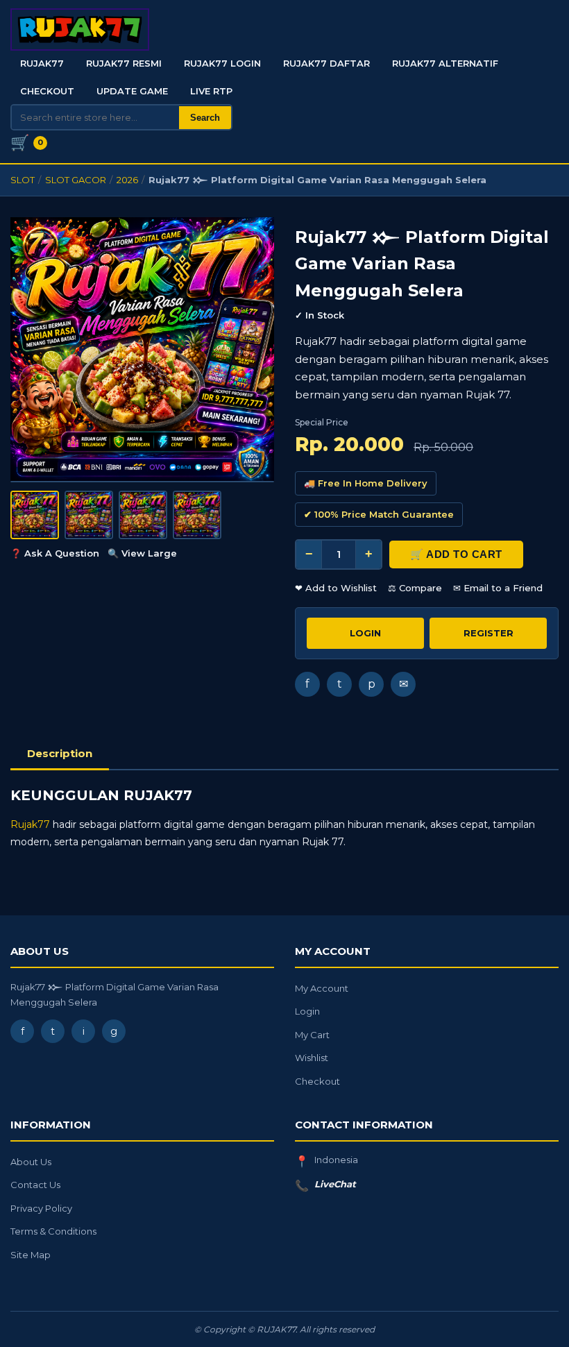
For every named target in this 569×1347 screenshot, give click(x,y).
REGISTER (488, 632)
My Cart (312, 1034)
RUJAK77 (42, 63)
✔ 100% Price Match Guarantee (379, 514)
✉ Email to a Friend (498, 587)
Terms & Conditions (53, 1231)
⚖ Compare (415, 587)
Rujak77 (30, 824)
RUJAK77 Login (222, 63)
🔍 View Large (142, 553)
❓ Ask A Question (54, 553)
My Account (321, 988)
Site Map (30, 1254)
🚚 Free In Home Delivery (365, 483)
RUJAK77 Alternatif (445, 63)
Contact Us (35, 1184)
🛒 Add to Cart (456, 554)
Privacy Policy (41, 1208)
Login (307, 1011)
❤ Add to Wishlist (336, 587)
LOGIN (365, 632)
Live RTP (211, 90)
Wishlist (311, 1057)
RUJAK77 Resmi (124, 63)
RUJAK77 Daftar (326, 63)
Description (59, 753)
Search (205, 117)
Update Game (132, 90)
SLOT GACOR (75, 179)
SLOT (22, 179)
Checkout (47, 90)
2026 (127, 179)
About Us (30, 1161)
